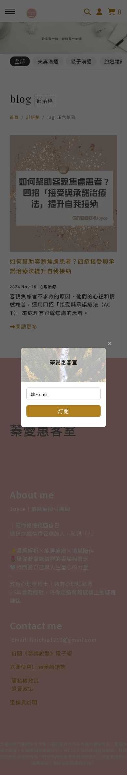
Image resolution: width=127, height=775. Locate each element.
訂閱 (63, 411)
